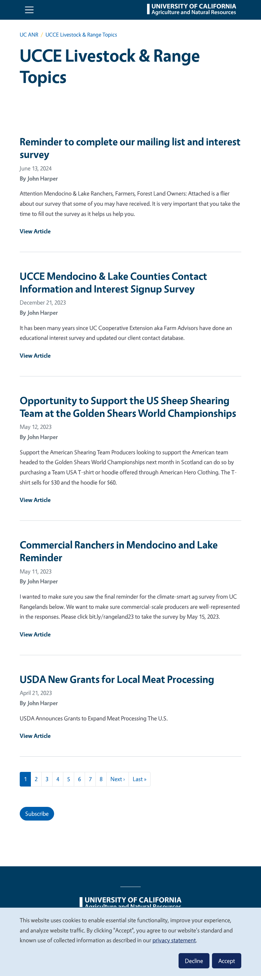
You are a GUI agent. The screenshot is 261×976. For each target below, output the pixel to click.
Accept (226, 961)
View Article (35, 231)
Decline (194, 961)
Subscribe (37, 813)
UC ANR (29, 34)
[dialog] (130, 941)
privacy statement (174, 940)
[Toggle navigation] (29, 10)
